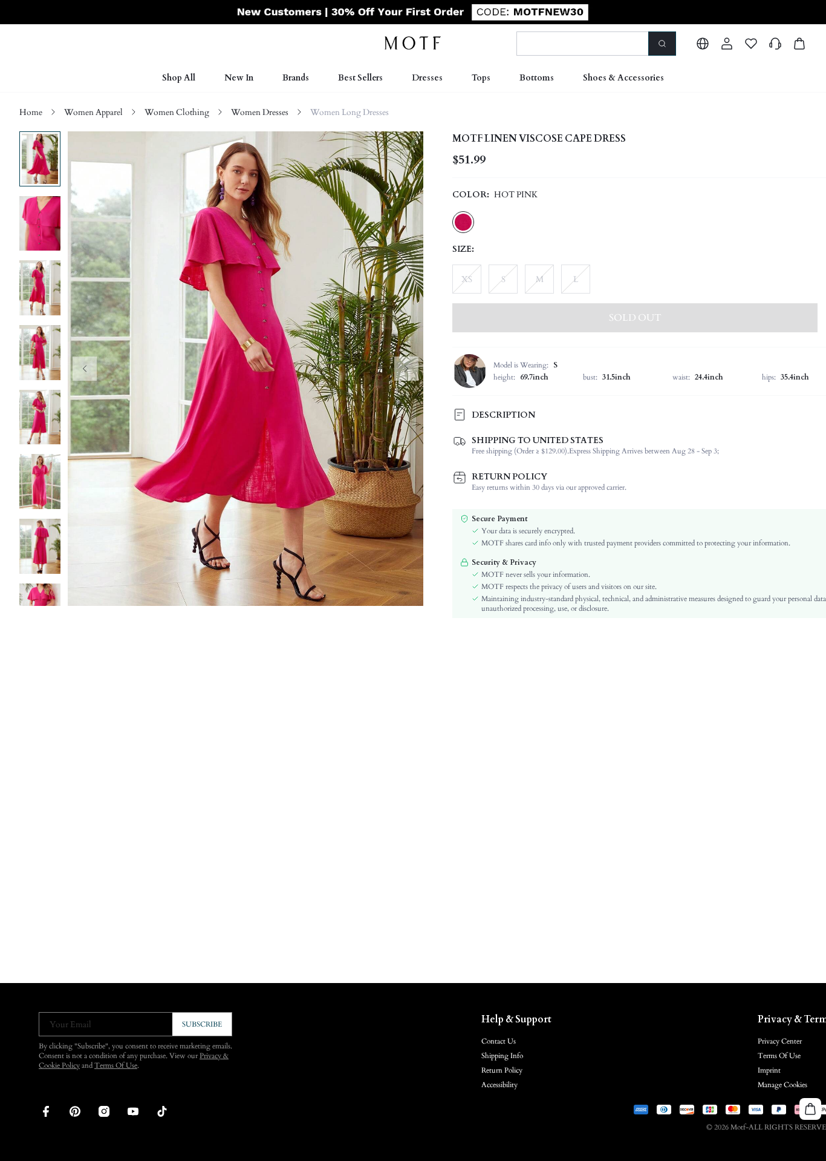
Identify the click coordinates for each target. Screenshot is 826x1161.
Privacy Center (780, 1041)
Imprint (769, 1070)
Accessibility (499, 1084)
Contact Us (498, 1041)
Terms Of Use (115, 1065)
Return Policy (501, 1070)
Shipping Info (502, 1055)
